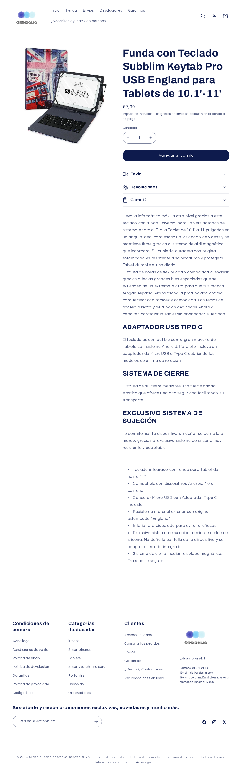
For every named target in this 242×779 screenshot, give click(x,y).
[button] (203, 16)
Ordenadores (79, 693)
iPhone (74, 641)
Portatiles (76, 675)
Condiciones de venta (31, 650)
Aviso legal (22, 641)
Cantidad (130, 128)
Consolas (76, 684)
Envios (129, 652)
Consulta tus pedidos (142, 643)
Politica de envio (26, 658)
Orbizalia (35, 757)
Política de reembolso (145, 757)
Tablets (74, 658)
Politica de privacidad (31, 684)
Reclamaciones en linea (144, 678)
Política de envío (213, 757)
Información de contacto (113, 762)
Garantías (21, 675)
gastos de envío (172, 114)
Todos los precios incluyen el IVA (66, 757)
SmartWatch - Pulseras (87, 667)
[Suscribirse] (96, 721)
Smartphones (79, 650)
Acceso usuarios (138, 635)
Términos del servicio (181, 757)
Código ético (23, 693)
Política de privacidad (110, 757)
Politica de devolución (31, 667)
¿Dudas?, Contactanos (143, 669)
